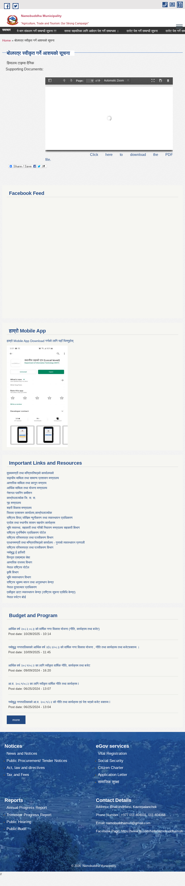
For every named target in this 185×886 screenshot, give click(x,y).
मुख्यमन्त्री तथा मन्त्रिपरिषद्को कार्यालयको (30, 473)
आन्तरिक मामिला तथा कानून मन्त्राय (26, 483)
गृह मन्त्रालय (14, 503)
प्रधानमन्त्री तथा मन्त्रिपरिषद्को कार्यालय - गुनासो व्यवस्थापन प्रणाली (46, 542)
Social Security (110, 761)
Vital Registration (112, 753)
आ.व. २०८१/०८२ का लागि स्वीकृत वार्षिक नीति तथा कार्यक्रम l (43, 683)
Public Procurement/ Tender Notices (37, 761)
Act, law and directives (26, 768)
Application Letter (112, 775)
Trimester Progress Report (29, 815)
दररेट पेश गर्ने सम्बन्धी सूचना (132, 31)
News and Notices (22, 753)
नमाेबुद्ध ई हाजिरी (16, 552)
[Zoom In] (99, 81)
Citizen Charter (110, 768)
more (16, 720)
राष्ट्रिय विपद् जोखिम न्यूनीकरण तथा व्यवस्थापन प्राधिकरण (40, 517)
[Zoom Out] (92, 81)
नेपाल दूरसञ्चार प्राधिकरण (22, 587)
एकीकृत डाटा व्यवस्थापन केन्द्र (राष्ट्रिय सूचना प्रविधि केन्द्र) (41, 592)
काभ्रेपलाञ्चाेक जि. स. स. (21, 498)
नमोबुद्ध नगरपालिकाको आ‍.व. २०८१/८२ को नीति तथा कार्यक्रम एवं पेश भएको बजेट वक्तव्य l (59, 702)
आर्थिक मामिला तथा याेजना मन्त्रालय (27, 488)
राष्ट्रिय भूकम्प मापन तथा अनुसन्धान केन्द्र (30, 582)
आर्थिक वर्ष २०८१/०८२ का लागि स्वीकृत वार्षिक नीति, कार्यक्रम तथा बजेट (49, 665)
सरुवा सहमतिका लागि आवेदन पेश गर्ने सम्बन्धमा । (82, 31)
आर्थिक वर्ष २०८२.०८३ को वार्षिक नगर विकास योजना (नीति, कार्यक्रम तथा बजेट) (54, 629)
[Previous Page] (64, 81)
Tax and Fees (18, 775)
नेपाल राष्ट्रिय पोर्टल (18, 567)
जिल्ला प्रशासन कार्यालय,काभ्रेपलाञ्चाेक (29, 513)
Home (6, 40)
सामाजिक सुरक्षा (108, 782)
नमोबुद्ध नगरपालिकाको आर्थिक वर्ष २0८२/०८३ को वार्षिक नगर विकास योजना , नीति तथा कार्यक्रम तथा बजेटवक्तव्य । (73, 647)
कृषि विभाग (12, 572)
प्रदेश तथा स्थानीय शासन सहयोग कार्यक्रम (31, 522)
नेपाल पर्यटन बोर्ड (16, 597)
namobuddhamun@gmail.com (128, 823)
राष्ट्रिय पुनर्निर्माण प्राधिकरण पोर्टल (26, 532)
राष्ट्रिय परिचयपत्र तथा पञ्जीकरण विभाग (30, 537)
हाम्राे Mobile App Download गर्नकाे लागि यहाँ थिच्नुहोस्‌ (40, 341)
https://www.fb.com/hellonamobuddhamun (152, 831)
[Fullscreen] (153, 81)
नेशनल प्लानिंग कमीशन (19, 493)
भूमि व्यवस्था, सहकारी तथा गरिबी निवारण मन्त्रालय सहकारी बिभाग (43, 527)
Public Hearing (19, 822)
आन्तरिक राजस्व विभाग (19, 562)
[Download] (160, 81)
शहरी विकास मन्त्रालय (19, 508)
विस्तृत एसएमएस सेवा (18, 557)
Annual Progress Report (27, 807)
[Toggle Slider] (49, 81)
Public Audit (16, 829)
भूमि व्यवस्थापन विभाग (19, 577)
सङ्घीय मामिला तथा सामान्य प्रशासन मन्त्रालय (33, 478)
